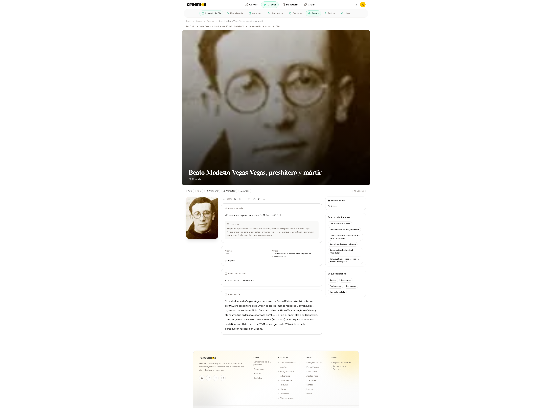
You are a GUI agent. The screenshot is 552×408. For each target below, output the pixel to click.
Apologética (277, 13)
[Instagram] (216, 378)
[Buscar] (356, 4)
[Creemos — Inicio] (208, 357)
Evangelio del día (337, 292)
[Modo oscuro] (249, 199)
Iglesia (347, 13)
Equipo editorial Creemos (201, 26)
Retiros (331, 13)
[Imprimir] (259, 199)
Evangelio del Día (213, 13)
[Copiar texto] (254, 199)
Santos (315, 13)
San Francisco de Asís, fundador (344, 229)
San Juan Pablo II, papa (340, 224)
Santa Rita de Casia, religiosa (343, 244)
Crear (311, 4)
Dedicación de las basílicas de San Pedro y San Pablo (345, 236)
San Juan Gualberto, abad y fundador (341, 251)
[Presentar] (264, 199)
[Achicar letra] (223, 199)
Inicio (188, 21)
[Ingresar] (363, 4)
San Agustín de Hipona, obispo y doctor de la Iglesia (344, 260)
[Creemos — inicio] (196, 4)
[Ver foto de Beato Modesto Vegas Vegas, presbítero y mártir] (202, 218)
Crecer (272, 4)
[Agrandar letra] (235, 199)
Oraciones (297, 13)
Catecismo (257, 13)
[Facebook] (209, 378)
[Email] (223, 378)
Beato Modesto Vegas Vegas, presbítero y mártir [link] (241, 21)
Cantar (253, 4)
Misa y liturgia (236, 13)
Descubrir (292, 4)
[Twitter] (202, 378)
